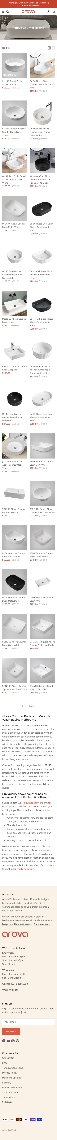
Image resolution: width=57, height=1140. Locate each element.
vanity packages (25, 868)
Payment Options (11, 1077)
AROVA (12, 1130)
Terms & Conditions (12, 1067)
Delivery (6, 1082)
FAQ (4, 1062)
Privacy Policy (9, 1072)
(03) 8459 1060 (21, 3)
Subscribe (11, 1031)
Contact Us (8, 1057)
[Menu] (3, 12)
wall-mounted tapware (30, 802)
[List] (53, 48)
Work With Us (10, 989)
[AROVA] (28, 12)
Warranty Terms (11, 1092)
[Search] (9, 12)
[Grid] (49, 48)
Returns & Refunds (12, 1087)
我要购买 (7, 1102)
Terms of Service (11, 1097)
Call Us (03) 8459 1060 (15, 983)
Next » (32, 705)
